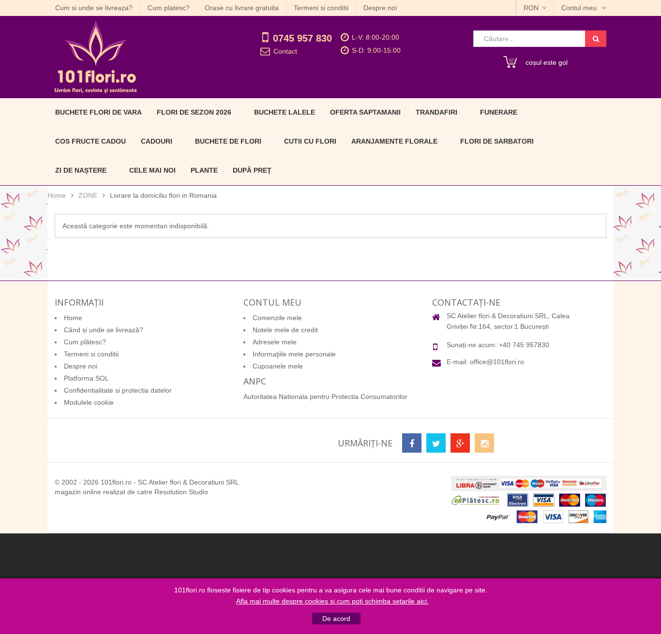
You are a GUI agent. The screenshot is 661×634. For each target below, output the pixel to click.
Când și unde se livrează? (103, 330)
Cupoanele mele (278, 366)
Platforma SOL (86, 378)
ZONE (87, 195)
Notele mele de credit (285, 330)
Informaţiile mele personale (294, 354)
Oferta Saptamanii (365, 112)
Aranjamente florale (394, 141)
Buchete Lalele (284, 112)
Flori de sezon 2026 (194, 112)
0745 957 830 (302, 38)
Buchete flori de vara (98, 112)
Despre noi (380, 8)
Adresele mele (275, 342)
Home (56, 195)
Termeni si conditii (321, 8)
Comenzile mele (277, 318)
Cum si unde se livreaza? (94, 8)
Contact (285, 51)
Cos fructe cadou (90, 141)
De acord (336, 618)
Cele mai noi (152, 170)
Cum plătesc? (85, 342)
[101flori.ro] (136, 57)
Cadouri (156, 141)
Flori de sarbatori (497, 141)
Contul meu (580, 8)
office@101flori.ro (497, 362)
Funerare (498, 112)
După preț (252, 170)
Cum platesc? (169, 8)
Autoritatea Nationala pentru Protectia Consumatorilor (325, 396)
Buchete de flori (228, 141)
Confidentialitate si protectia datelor (118, 390)
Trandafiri (436, 112)
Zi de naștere (80, 170)
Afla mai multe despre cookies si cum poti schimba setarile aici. (332, 601)
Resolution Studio (181, 492)
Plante (204, 170)
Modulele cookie (89, 402)
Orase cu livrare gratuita (242, 8)
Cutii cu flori (310, 141)
